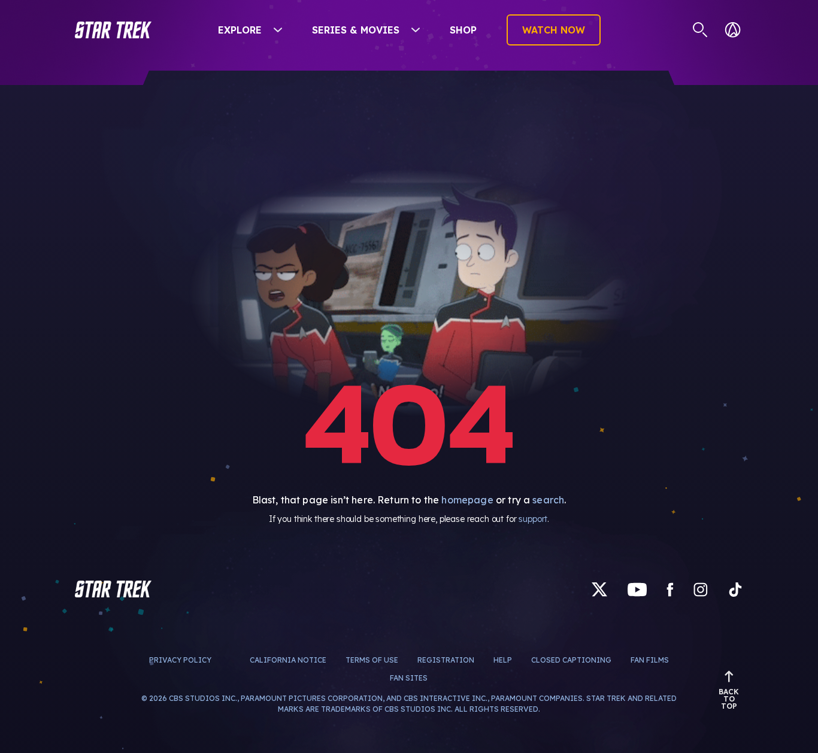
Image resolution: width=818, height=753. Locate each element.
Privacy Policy (180, 659)
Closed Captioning (571, 659)
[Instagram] (700, 588)
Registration (445, 659)
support (533, 519)
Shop (463, 30)
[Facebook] (670, 588)
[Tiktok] (735, 588)
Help (502, 659)
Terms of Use (372, 659)
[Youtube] (637, 588)
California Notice (288, 659)
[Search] (700, 30)
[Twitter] (599, 588)
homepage (467, 500)
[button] (113, 30)
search (548, 500)
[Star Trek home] (113, 589)
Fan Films (650, 659)
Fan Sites (409, 677)
